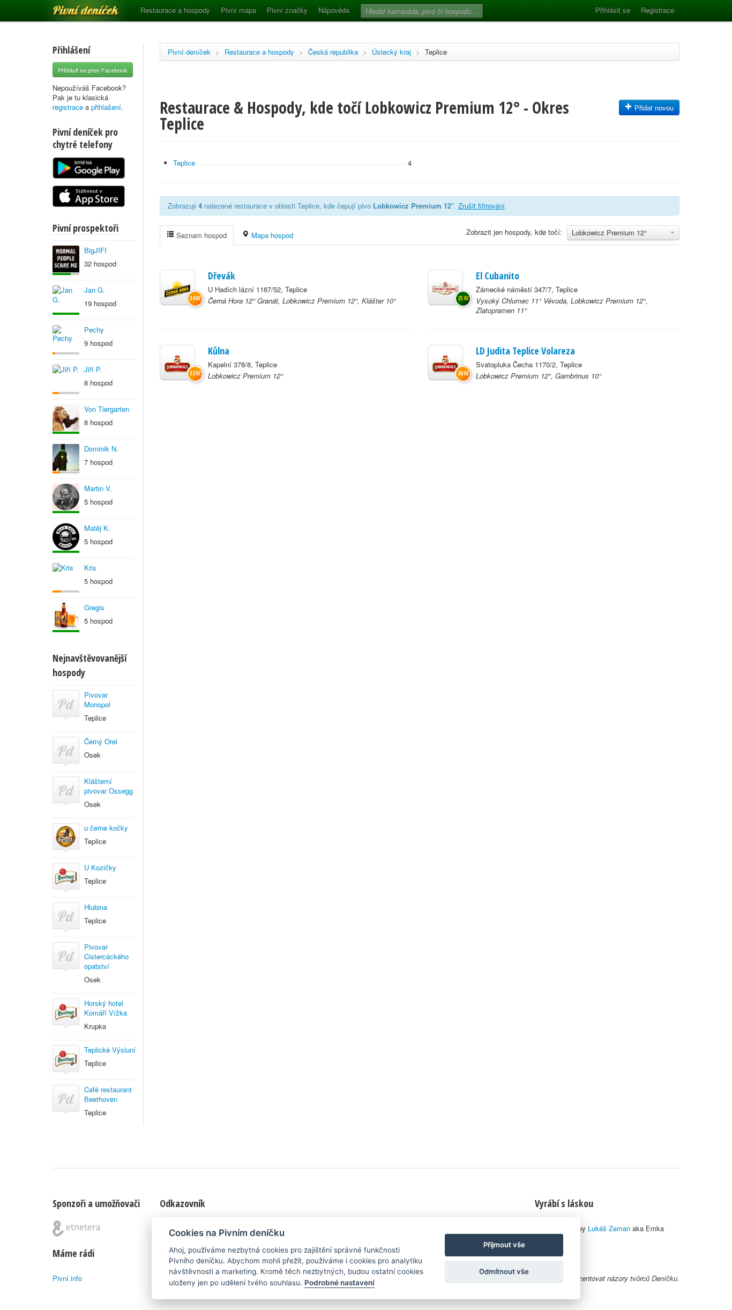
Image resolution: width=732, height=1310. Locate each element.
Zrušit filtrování (481, 206)
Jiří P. (93, 369)
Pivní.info (67, 1278)
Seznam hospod (200, 235)
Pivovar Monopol (97, 699)
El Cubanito (497, 275)
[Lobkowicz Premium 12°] (177, 362)
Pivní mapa (238, 10)
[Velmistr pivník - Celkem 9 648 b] (66, 538)
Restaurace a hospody (175, 10)
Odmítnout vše (504, 1271)
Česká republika (333, 52)
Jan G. (94, 290)
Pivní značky (287, 10)
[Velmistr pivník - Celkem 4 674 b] (66, 300)
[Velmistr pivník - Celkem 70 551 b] (66, 419)
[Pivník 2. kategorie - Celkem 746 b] (66, 379)
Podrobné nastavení (339, 1282)
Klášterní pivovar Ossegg (108, 786)
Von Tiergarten (106, 409)
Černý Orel (100, 741)
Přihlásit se (612, 10)
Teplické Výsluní (110, 1050)
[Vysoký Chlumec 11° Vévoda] (445, 287)
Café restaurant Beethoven (108, 1094)
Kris (90, 568)
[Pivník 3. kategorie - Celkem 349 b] (66, 339)
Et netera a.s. (76, 1228)
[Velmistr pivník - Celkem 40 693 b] (66, 498)
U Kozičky (100, 867)
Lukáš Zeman (609, 1228)
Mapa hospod (271, 235)
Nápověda (333, 10)
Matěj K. (97, 528)
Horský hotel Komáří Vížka (105, 1008)
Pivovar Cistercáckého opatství (106, 956)
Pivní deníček (74, 6)
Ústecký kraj (391, 52)
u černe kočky (106, 828)
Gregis (94, 607)
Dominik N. (101, 448)
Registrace (657, 10)
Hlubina (95, 907)
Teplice (436, 52)
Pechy (94, 329)
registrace (68, 107)
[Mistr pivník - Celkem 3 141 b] (66, 260)
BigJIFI (95, 250)
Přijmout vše (504, 1244)
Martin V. (98, 488)
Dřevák (221, 275)
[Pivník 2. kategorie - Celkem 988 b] (66, 578)
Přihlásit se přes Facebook (93, 69)
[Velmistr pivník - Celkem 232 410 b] (66, 617)
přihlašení (106, 107)
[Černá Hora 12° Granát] (177, 287)
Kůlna (218, 350)
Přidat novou (653, 107)
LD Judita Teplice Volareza (525, 350)
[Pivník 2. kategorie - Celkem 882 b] (66, 458)
